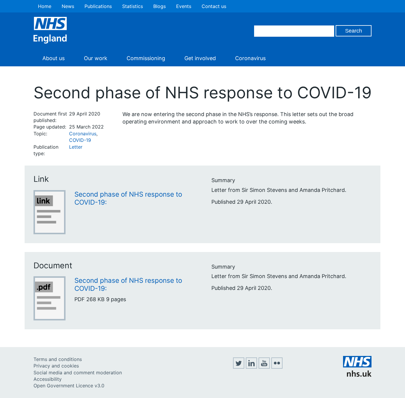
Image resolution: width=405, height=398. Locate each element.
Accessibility (48, 379)
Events (183, 6)
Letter (75, 147)
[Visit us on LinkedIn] (251, 367)
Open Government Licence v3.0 (69, 386)
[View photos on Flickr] (277, 367)
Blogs (159, 6)
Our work (95, 58)
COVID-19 (80, 140)
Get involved (200, 58)
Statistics (132, 6)
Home (44, 6)
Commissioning (146, 58)
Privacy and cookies (56, 366)
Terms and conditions (58, 359)
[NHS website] (357, 375)
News (68, 6)
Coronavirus (250, 58)
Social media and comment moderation (78, 372)
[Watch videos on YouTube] (264, 367)
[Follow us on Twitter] (238, 367)
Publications (98, 6)
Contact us (214, 6)
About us (53, 58)
